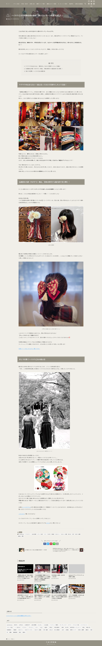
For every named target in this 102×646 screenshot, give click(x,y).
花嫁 (91, 630)
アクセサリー (28, 534)
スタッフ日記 (40, 534)
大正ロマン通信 (64, 534)
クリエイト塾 (76, 625)
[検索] (91, 6)
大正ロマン (57, 534)
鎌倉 (23, 536)
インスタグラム (26, 507)
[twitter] (91, 1)
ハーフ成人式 (17, 627)
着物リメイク (73, 630)
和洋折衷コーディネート (75, 627)
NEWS (15, 625)
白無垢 (67, 630)
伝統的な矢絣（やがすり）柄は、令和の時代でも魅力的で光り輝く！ (44, 69)
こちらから (22, 514)
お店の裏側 (34, 534)
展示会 (69, 534)
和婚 (63, 627)
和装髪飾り (9, 630)
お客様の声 (27, 625)
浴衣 (63, 630)
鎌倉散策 (15, 632)
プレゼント (31, 627)
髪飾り (24, 632)
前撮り (46, 627)
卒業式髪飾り (57, 627)
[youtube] (94, 4)
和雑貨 (52, 534)
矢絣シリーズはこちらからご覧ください (29, 349)
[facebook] (89, 1)
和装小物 (88, 627)
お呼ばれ (21, 625)
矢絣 (73, 534)
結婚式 (87, 630)
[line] (89, 4)
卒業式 (50, 627)
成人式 (51, 630)
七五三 (41, 627)
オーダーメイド (63, 625)
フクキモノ (24, 627)
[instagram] (94, 1)
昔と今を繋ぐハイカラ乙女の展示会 (35, 71)
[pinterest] (91, 4)
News (9, 19)
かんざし (40, 625)
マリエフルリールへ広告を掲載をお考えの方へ (18, 616)
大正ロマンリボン (29, 630)
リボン (45, 534)
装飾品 (19, 536)
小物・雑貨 (45, 630)
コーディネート (84, 625)
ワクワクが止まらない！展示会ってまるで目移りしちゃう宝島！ (43, 66)
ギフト (69, 625)
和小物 (49, 534)
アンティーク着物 (54, 625)
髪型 (20, 632)
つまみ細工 (46, 625)
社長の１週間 (77, 534)
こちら (48, 523)
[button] (85, 4)
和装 (83, 627)
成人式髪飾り (57, 630)
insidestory (21, 534)
